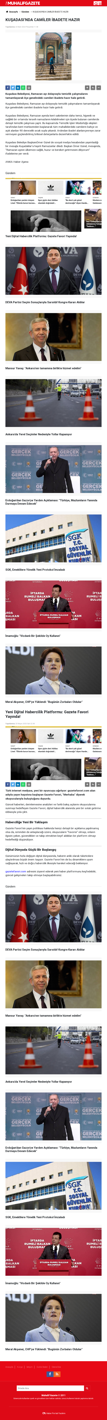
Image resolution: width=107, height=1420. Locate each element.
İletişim (30, 1367)
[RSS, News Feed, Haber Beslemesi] (57, 1374)
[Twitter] (13, 87)
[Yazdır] (29, 87)
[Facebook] (7, 87)
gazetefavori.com (15, 871)
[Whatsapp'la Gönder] (23, 87)
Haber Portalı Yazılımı (55, 1413)
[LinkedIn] (18, 87)
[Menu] (100, 4)
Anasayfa (9, 1367)
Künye (20, 1367)
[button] (87, 87)
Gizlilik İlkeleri (42, 1367)
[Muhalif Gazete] (23, 3)
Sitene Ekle (56, 1367)
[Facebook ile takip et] (50, 1374)
